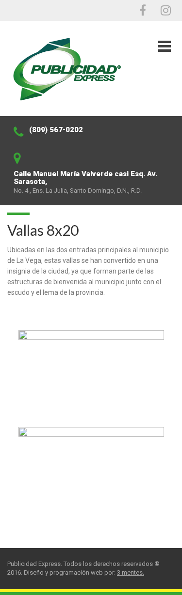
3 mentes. (130, 572)
